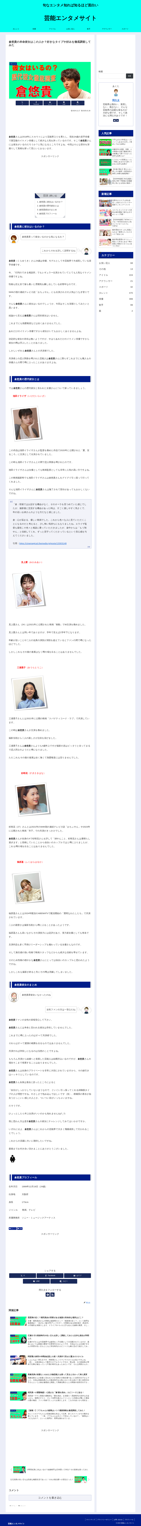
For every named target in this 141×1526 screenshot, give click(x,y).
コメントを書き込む (50, 1497)
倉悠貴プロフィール (48, 214)
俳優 (20, 1228)
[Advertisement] (50, 53)
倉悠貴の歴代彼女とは (49, 206)
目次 (45, 195)
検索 (101, 71)
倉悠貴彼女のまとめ (48, 210)
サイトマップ (90, 1519)
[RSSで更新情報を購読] (52, 1294)
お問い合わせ (118, 1519)
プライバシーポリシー (104, 1519)
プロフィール (129, 1519)
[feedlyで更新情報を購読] (48, 1294)
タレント (13, 1228)
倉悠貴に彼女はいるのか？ (51, 202)
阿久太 (116, 100)
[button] (77, 103)
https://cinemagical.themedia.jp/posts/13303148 (43, 543)
